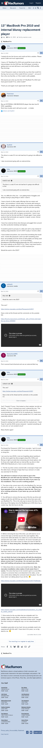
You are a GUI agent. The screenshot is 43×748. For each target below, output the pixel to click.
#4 (41, 176)
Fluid (2, 734)
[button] (2, 3)
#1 (41, 53)
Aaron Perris (25, 720)
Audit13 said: (6, 180)
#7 (41, 379)
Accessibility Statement (17, 730)
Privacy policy (5, 730)
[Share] (38, 53)
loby (4, 37)
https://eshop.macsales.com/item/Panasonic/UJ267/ (17, 309)
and (8, 111)
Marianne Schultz (26, 707)
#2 (41, 100)
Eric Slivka (24, 687)
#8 (41, 445)
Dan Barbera (4, 713)
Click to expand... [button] (21, 400)
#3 (41, 152)
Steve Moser (4, 720)
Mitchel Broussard (6, 700)
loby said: (5, 295)
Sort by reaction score (24, 37)
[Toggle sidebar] (41, 8)
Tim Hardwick (25, 700)
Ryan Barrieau (25, 713)
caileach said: (7, 383)
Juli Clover (4, 694)
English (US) (37, 732)
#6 (41, 360)
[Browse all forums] (35, 8)
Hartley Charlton (5, 707)
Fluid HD (6, 734)
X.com (6, 690)
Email (2, 690)
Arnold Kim (4, 687)
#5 (41, 291)
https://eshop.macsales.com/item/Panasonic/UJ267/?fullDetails (21, 581)
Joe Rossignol (25, 694)
